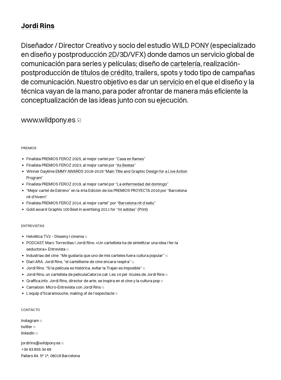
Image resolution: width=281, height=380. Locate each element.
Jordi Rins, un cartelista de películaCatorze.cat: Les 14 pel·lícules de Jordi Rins (95, 274)
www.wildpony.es (48, 120)
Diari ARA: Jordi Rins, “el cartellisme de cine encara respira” (78, 261)
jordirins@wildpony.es (40, 342)
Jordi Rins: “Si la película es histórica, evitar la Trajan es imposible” (84, 268)
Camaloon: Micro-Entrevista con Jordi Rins (63, 287)
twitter (26, 326)
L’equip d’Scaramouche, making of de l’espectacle (70, 293)
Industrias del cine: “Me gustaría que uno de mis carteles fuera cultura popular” (95, 255)
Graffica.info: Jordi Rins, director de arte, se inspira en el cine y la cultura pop (93, 280)
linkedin (27, 333)
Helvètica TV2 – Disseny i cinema (55, 236)
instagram (30, 320)
